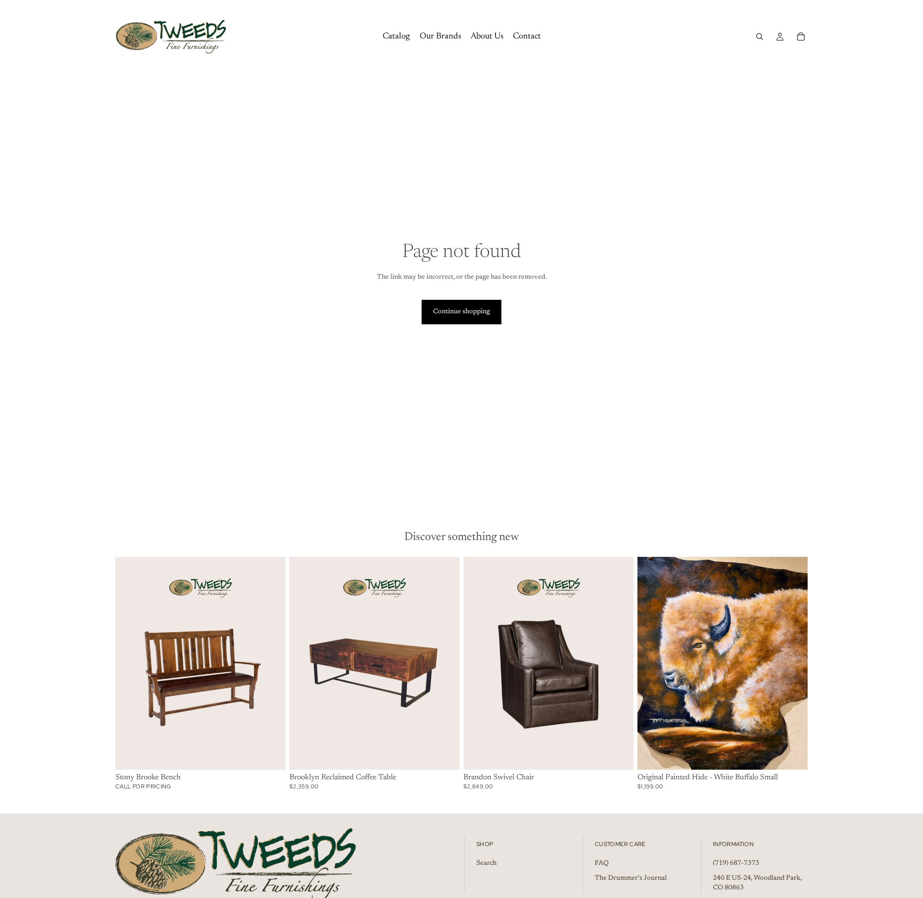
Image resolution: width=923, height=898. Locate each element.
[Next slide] (793, 663)
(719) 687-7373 (736, 863)
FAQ (602, 863)
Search (486, 863)
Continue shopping (461, 311)
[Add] (270, 754)
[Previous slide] (651, 663)
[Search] (759, 36)
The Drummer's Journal (631, 878)
